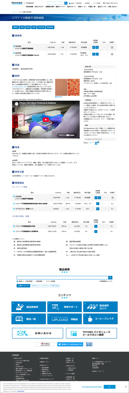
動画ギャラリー (61, 7)
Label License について (47, 379)
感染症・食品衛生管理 (22, 380)
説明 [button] (28, 27)
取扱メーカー (82, 7)
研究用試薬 (29, 7)
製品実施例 (45, 367)
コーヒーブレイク (47, 375)
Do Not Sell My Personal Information (92, 387)
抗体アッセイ (20, 376)
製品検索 (87, 3)
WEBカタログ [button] (39, 7)
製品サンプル (102, 7)
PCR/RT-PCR (19, 366)
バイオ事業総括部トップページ (101, 362)
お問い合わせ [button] (112, 7)
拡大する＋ (59, 97)
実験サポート (46, 371)
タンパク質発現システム (23, 374)
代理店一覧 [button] (91, 7)
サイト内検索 (96, 3)
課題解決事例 (50, 7)
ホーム (14, 12)
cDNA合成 (19, 362)
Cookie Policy (20, 391)
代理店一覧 (70, 360)
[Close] (126, 387)
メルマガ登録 (71, 373)
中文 (111, 3)
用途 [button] (22, 27)
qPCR (17, 364)
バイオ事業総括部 (28, 3)
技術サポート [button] (71, 7)
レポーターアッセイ (22, 372)
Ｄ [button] (99, 197)
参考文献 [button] (41, 27)
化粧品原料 (95, 368)
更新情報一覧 (71, 377)
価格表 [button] (15, 27)
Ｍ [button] (96, 197)
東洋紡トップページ (98, 371)
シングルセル (44, 285)
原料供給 (94, 366)
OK (109, 387)
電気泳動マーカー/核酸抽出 (24, 370)
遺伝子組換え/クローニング (24, 368)
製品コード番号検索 (76, 3)
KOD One (34, 285)
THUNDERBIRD (54, 285)
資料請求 (70, 370)
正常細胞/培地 (20, 378)
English (107, 3)
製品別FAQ (45, 369)
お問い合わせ (72, 368)
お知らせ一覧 (71, 379)
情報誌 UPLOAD (46, 373)
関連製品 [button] (50, 27)
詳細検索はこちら (106, 281)
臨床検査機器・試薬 (98, 364)
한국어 (116, 3)
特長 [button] (33, 27)
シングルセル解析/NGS (22, 360)
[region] (64, 387)
